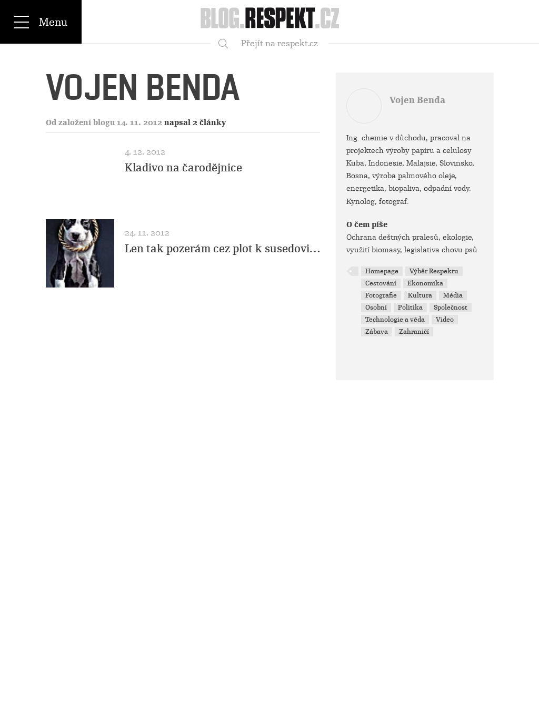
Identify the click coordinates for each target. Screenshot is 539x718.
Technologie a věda (395, 319)
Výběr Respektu (434, 271)
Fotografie (381, 295)
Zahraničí (414, 331)
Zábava (376, 331)
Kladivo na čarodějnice (183, 168)
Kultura (420, 295)
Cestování (380, 283)
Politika (410, 307)
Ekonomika (425, 283)
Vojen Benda (417, 100)
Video (445, 319)
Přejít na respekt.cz (279, 43)
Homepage (381, 271)
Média (453, 295)
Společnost (450, 307)
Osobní (376, 307)
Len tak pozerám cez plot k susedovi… (222, 248)
